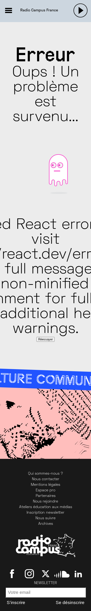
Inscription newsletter (45, 512)
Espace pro (45, 490)
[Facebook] (13, 573)
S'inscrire (16, 602)
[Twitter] (45, 573)
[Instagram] (29, 573)
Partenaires (46, 496)
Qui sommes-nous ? (45, 473)
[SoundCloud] (62, 573)
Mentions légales (45, 484)
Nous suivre (45, 518)
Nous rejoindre (45, 501)
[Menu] (8, 10)
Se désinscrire (70, 602)
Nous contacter (45, 479)
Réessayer (45, 339)
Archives (45, 524)
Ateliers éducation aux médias (45, 507)
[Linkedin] (78, 573)
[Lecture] (81, 10)
